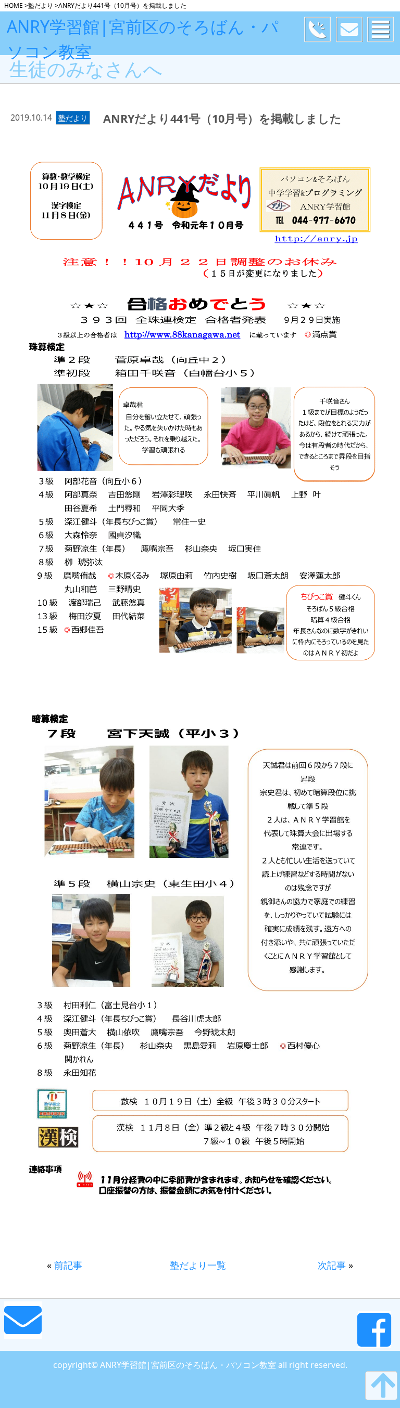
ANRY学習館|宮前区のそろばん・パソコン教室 (143, 38)
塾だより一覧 (198, 1265)
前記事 (68, 1265)
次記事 (332, 1265)
